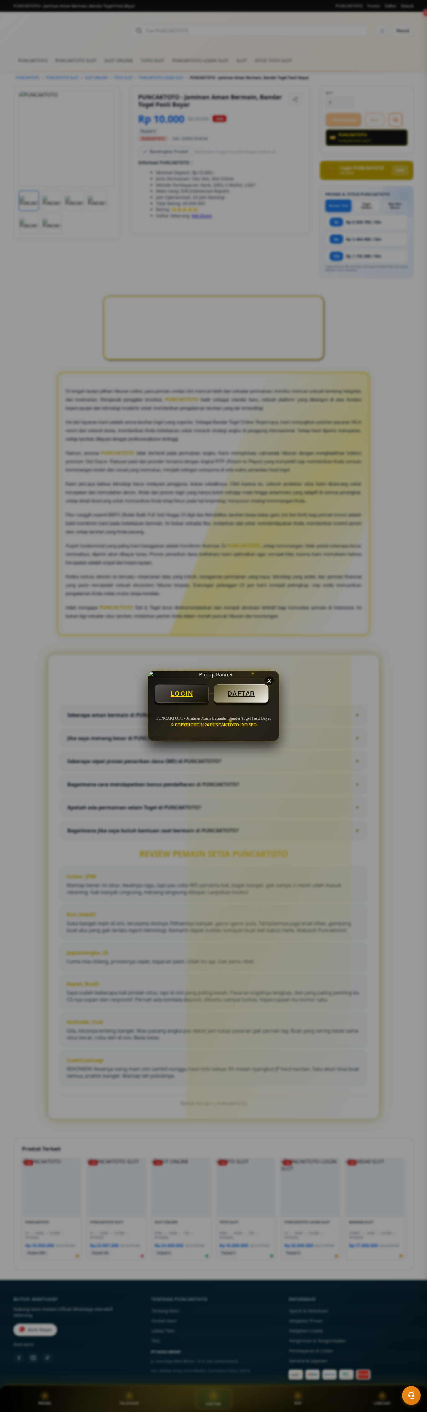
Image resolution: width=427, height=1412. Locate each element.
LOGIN (182, 693)
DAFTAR (241, 693)
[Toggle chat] (411, 1395)
